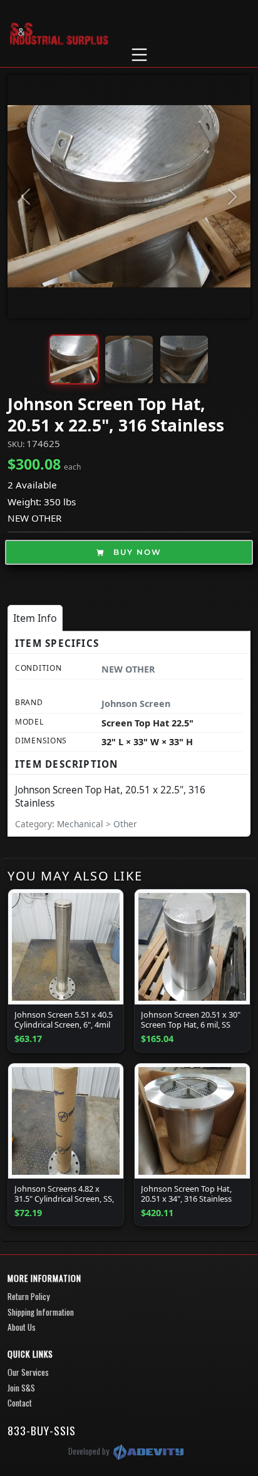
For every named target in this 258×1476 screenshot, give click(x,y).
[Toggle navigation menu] (138, 55)
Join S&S (21, 1387)
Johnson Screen (135, 704)
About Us (22, 1327)
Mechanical (81, 824)
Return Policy (28, 1296)
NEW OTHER (34, 518)
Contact (20, 1402)
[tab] (35, 618)
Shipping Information (41, 1312)
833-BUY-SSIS (42, 1430)
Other (125, 824)
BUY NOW (136, 552)
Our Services (28, 1372)
